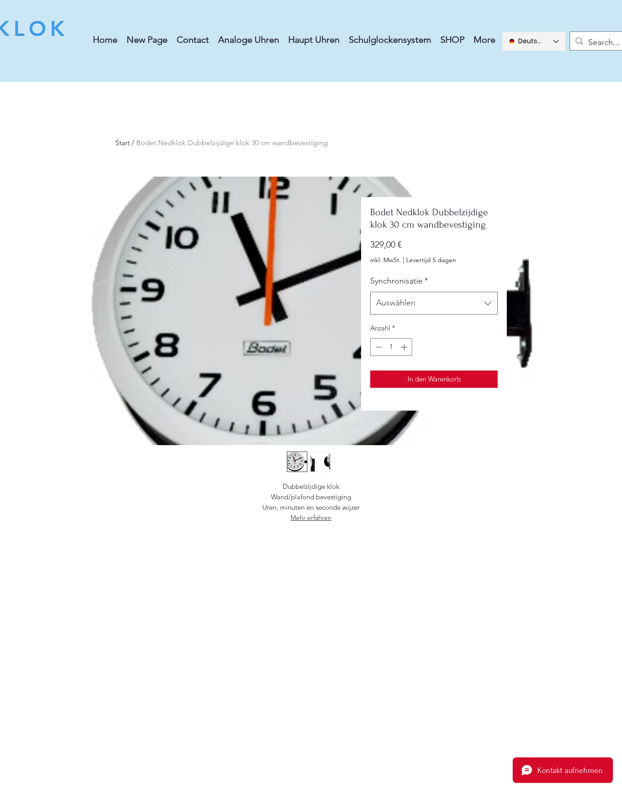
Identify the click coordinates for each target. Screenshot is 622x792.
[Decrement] (378, 347)
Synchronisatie (399, 281)
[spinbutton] (391, 347)
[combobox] (434, 303)
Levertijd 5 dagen (431, 260)
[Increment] (405, 347)
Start (122, 142)
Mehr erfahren (311, 517)
